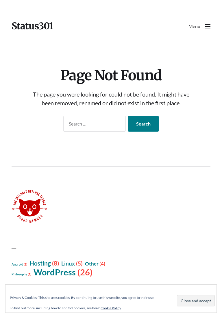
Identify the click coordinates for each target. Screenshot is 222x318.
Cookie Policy (111, 308)
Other (95, 264)
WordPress (63, 272)
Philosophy (21, 274)
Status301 (32, 26)
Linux (72, 263)
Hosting (44, 263)
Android (19, 264)
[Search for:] (93, 125)
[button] (199, 26)
